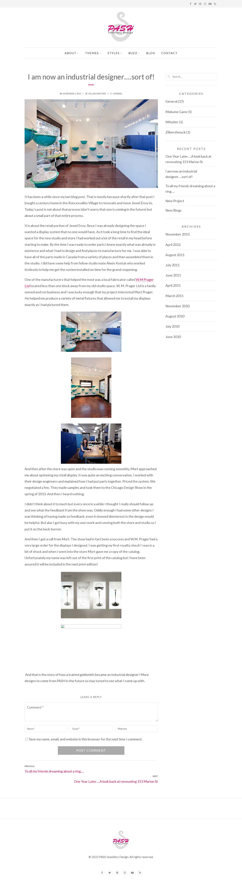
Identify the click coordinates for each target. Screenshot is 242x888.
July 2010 (172, 326)
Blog (150, 53)
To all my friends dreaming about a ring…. (190, 188)
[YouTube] (132, 873)
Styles (114, 53)
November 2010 (177, 306)
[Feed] (140, 873)
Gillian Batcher (97, 93)
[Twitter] (110, 873)
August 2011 (174, 255)
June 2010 (173, 337)
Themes (92, 53)
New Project (174, 201)
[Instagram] (125, 873)
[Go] (168, 76)
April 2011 (173, 285)
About (70, 53)
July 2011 (172, 265)
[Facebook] (102, 873)
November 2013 (177, 234)
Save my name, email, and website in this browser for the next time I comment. (85, 739)
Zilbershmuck (175, 132)
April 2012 (173, 245)
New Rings (173, 210)
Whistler (171, 122)
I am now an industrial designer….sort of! (181, 174)
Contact (169, 53)
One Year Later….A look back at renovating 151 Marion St (188, 159)
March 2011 (174, 296)
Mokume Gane (176, 112)
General (117, 93)
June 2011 (173, 275)
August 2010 (174, 316)
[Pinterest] (117, 873)
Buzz (132, 53)
